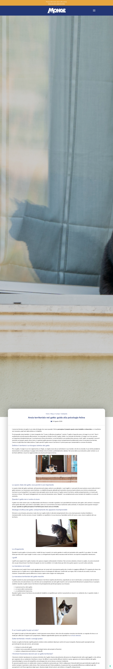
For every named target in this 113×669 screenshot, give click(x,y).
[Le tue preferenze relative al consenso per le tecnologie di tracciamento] (110, 666)
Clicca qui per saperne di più (56, 4)
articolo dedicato (76, 635)
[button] (94, 11)
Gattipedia (64, 414)
